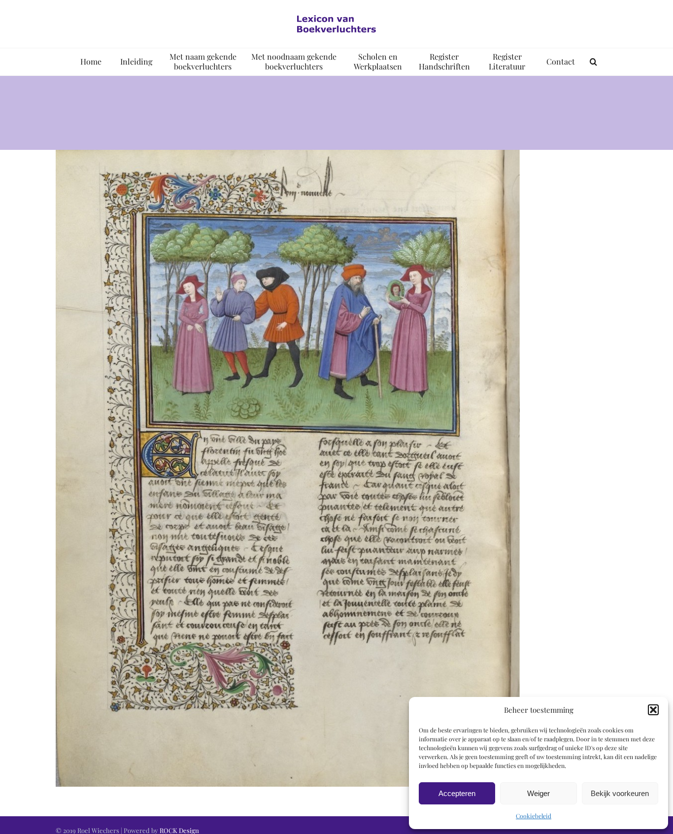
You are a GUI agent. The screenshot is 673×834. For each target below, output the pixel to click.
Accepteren (456, 793)
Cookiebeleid (533, 816)
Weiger (538, 793)
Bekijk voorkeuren (620, 793)
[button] (653, 710)
